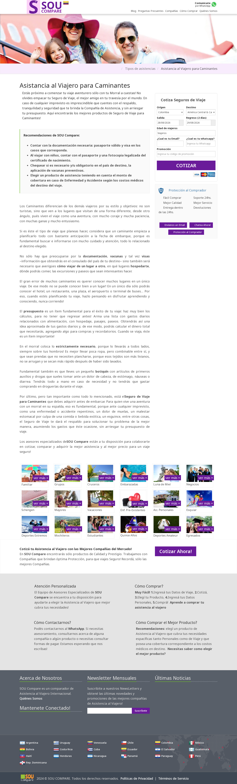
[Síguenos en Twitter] (28, 720)
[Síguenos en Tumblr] (45, 720)
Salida (160, 117)
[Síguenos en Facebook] (22, 720)
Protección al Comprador (187, 232)
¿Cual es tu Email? (168, 138)
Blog (133, 11)
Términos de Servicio (173, 778)
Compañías (171, 11)
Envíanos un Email (174, 225)
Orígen (161, 107)
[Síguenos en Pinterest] (33, 720)
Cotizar (186, 165)
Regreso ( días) (196, 117)
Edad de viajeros (167, 128)
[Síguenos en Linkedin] (39, 720)
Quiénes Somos (208, 11)
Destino (191, 107)
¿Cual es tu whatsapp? (200, 138)
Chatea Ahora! (202, 225)
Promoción (164, 149)
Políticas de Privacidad (136, 778)
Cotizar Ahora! (175, 551)
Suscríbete (141, 710)
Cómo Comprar (189, 11)
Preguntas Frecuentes (150, 11)
